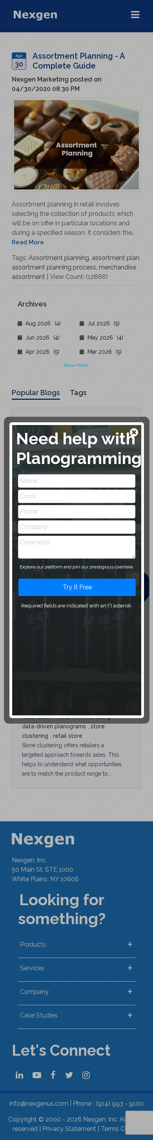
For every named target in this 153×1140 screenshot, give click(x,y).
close (135, 433)
